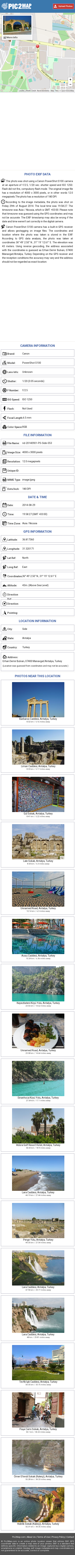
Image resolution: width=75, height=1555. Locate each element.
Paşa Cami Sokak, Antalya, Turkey (38, 1429)
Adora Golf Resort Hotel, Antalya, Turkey (38, 1145)
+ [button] (70, 79)
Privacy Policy (58, 1537)
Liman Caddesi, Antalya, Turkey (38, 766)
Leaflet (21, 90)
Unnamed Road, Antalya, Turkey (38, 908)
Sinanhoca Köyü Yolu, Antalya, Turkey (38, 1097)
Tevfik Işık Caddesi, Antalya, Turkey (38, 1381)
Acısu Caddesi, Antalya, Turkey (38, 955)
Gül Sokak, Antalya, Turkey (38, 813)
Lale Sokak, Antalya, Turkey (38, 861)
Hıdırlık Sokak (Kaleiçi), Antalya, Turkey (38, 1523)
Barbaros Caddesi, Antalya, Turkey (38, 718)
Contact (70, 1537)
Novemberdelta (43, 90)
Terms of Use (43, 1537)
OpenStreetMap (67, 90)
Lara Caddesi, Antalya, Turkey (38, 1192)
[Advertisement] (37, 132)
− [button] (70, 84)
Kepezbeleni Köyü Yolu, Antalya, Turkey (38, 1003)
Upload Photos (65, 6)
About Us (31, 1537)
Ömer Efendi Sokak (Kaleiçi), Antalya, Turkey (38, 1476)
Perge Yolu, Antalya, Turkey (38, 1239)
